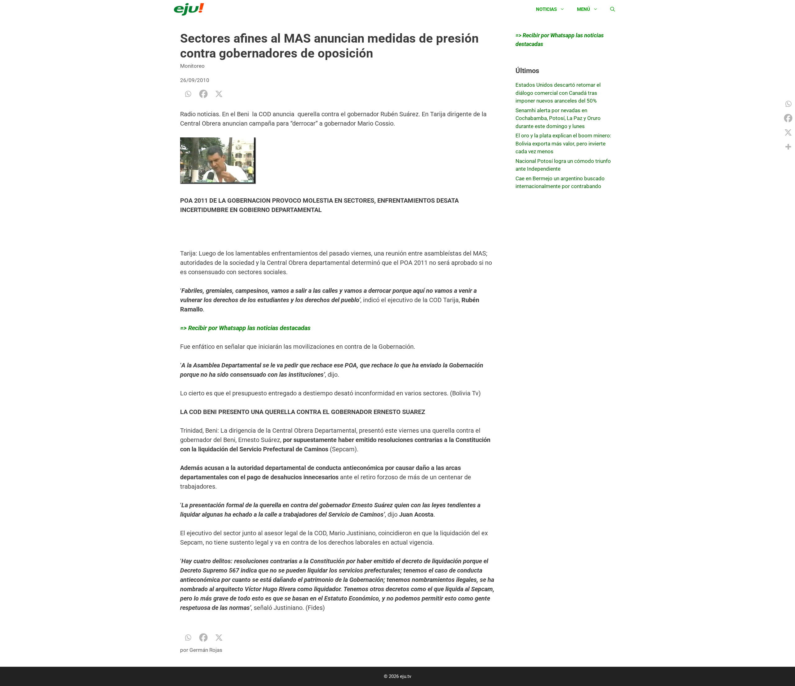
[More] (788, 147)
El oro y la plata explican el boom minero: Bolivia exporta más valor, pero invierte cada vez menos (563, 143)
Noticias (546, 9)
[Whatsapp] (188, 93)
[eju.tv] (190, 9)
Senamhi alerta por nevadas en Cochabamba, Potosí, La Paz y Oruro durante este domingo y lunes (558, 118)
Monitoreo (192, 66)
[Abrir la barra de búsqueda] (612, 9)
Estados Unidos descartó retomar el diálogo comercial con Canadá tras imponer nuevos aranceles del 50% (558, 93)
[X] (219, 93)
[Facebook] (203, 93)
